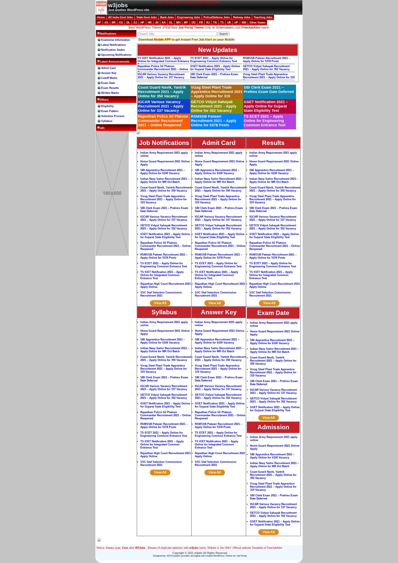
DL (128, 22)
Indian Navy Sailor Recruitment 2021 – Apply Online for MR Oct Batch (164, 180)
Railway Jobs (241, 17)
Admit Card (108, 68)
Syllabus (106, 121)
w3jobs (118, 5)
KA (164, 22)
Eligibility (107, 106)
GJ (135, 22)
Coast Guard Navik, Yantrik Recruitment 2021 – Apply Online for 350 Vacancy (165, 189)
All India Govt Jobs (120, 17)
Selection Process (112, 116)
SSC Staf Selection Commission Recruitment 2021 (161, 294)
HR (150, 22)
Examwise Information (115, 39)
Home (101, 17)
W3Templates (174, 556)
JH (156, 22)
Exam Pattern (109, 111)
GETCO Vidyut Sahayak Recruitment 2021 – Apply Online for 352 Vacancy (266, 68)
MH (178, 22)
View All (160, 303)
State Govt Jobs (146, 17)
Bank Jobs (167, 17)
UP (236, 22)
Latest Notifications (113, 44)
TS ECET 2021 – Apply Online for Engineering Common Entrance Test (213, 60)
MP (186, 22)
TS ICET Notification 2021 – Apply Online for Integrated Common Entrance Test (163, 60)
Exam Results (110, 87)
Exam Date (108, 82)
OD (193, 22)
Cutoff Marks (109, 78)
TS (222, 22)
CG (121, 22)
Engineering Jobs (188, 17)
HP (142, 22)
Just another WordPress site (128, 10)
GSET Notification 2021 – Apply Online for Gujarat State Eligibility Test (215, 68)
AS (106, 22)
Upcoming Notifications (116, 54)
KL (171, 22)
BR (113, 22)
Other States (257, 22)
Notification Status (113, 49)
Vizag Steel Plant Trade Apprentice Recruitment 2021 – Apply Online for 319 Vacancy (269, 76)
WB (244, 22)
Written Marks (110, 92)
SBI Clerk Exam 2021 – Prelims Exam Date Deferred (214, 76)
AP (99, 22)
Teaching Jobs (263, 17)
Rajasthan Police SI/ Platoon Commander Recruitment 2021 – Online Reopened (163, 68)
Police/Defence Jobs (217, 17)
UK (229, 22)
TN (215, 22)
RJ (208, 22)
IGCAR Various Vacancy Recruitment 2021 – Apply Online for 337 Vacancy (161, 76)
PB (201, 22)
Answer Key (108, 73)
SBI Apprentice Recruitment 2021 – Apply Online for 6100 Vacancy (162, 172)
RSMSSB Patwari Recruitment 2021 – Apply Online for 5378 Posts (266, 60)
